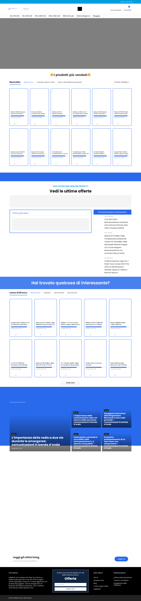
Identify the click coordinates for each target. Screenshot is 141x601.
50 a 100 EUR (27, 16)
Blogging (96, 16)
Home (96, 577)
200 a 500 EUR (54, 16)
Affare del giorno (83, 16)
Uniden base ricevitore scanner (94, 364)
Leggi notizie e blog (126, 2)
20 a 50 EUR (14, 16)
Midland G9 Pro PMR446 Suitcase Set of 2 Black (94, 324)
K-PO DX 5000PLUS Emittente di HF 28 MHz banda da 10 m (19, 365)
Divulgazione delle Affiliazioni (120, 584)
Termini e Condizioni (121, 580)
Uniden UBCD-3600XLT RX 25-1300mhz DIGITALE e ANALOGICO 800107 (20, 324)
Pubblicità (97, 589)
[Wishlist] (116, 8)
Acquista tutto (99, 580)
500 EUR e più (68, 16)
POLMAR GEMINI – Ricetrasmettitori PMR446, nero (99, 153)
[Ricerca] (80, 9)
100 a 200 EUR (40, 16)
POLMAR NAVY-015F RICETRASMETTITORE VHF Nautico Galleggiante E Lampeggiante (81, 154)
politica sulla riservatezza (123, 577)
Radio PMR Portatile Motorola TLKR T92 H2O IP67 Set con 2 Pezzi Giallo (119, 365)
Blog (95, 583)
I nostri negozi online (101, 586)
